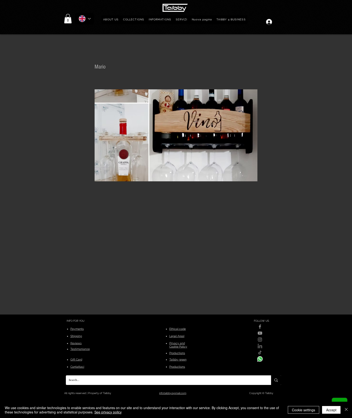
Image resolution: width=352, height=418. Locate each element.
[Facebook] (260, 326)
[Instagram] (260, 339)
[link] (68, 18)
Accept (331, 409)
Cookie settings (303, 409)
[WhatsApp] (260, 359)
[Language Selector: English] (84, 18)
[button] (134, 20)
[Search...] (276, 380)
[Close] (346, 410)
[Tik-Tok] (260, 352)
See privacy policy (108, 412)
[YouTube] (260, 333)
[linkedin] (260, 346)
